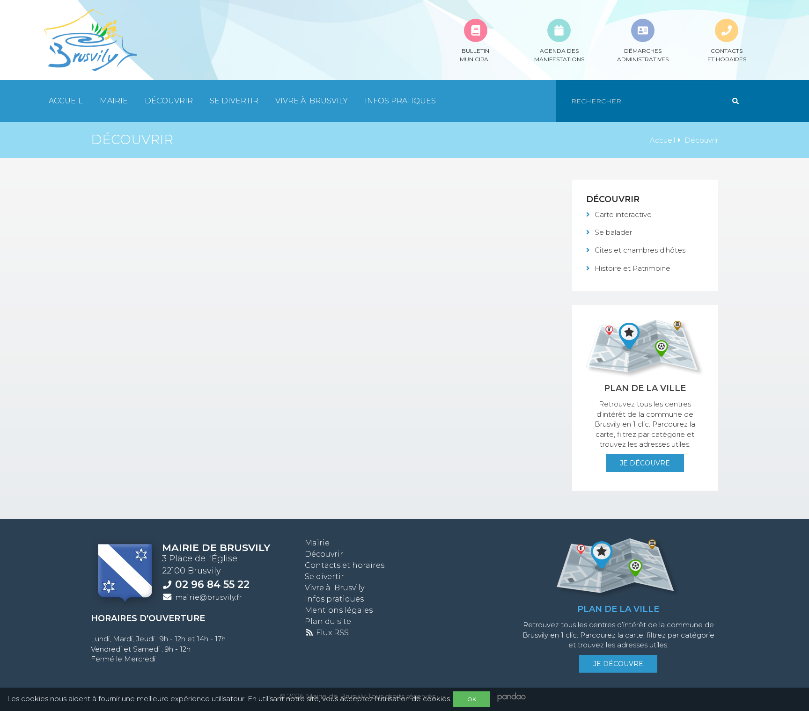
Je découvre (645, 463)
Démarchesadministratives (643, 55)
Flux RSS (331, 632)
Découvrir (169, 100)
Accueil (66, 100)
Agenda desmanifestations (559, 55)
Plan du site (328, 621)
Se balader (613, 232)
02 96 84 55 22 (212, 584)
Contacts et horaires (344, 565)
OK (471, 699)
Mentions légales (339, 610)
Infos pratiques (400, 100)
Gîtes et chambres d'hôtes (640, 250)
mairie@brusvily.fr (208, 597)
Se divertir (234, 100)
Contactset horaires (726, 55)
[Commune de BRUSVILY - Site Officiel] (89, 40)
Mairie (114, 100)
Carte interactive (623, 214)
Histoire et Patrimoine (632, 268)
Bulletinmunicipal (476, 55)
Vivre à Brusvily (311, 100)
